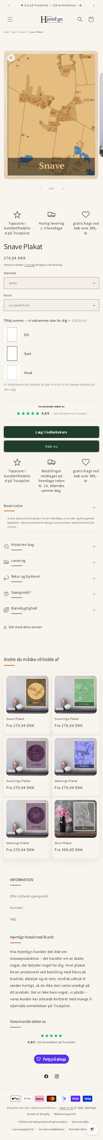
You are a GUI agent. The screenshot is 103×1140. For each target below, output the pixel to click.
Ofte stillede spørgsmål (29, 896)
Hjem (6, 32)
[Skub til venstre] (40, 188)
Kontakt (16, 907)
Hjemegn (90, 1107)
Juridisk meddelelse (51, 1129)
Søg (13, 919)
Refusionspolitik (65, 1114)
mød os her (67, 1107)
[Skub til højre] (62, 188)
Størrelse (10, 273)
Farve (8, 295)
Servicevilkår (80, 1121)
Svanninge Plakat (66, 719)
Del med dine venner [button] (25, 627)
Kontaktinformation (82, 1129)
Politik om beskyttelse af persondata (43, 1121)
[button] (10, 19)
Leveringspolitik (23, 1129)
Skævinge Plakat (66, 781)
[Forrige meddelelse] (9, 5)
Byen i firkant (19, 32)
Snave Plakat (15, 719)
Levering (29, 264)
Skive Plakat (63, 843)
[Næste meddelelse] (93, 5)
